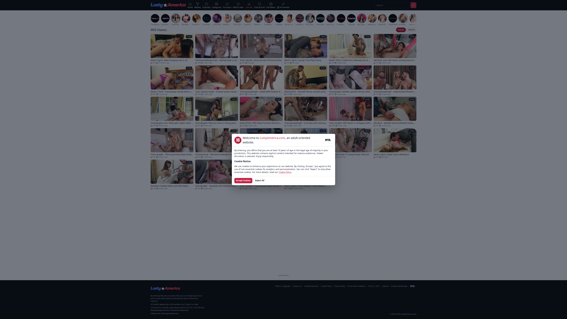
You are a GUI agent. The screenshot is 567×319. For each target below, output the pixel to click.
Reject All (259, 180)
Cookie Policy (285, 172)
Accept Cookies (243, 180)
